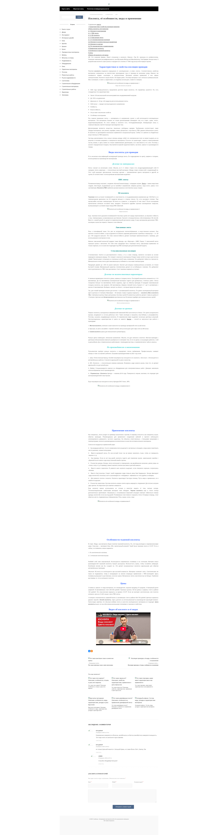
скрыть (99, 24)
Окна (63, 66)
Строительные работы (69, 89)
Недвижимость (66, 61)
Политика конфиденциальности (98, 9)
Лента (144, 183)
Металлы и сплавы (68, 58)
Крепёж (64, 43)
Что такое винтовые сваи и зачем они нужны (100, 665)
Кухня (63, 49)
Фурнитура (65, 92)
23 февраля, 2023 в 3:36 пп (102, 746)
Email (114, 782)
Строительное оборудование (71, 83)
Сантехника (65, 81)
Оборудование (66, 63)
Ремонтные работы (68, 75)
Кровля (64, 46)
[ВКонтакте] (89, 651)
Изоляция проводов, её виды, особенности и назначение (143, 665)
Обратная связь (78, 9)
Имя (89, 782)
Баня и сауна (66, 29)
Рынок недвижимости (69, 78)
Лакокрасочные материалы (70, 52)
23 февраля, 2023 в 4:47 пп (105, 758)
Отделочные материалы (69, 69)
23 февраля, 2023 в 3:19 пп (102, 732)
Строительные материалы (96, 14)
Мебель (64, 55)
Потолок (64, 72)
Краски (129, 319)
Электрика (65, 95)
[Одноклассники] (92, 651)
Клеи (63, 41)
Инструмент (65, 35)
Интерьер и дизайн (68, 38)
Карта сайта (66, 9)
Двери (64, 32)
